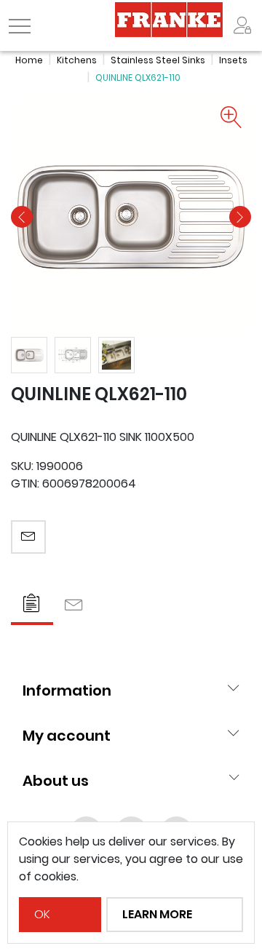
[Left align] (242, 25)
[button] (22, 217)
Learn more (157, 914)
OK (42, 914)
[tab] (32, 605)
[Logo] (169, 18)
